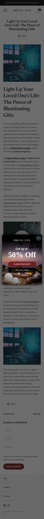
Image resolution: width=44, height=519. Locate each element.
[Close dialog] (38, 238)
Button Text (22, 277)
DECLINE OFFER (22, 270)
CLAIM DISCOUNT (22, 264)
